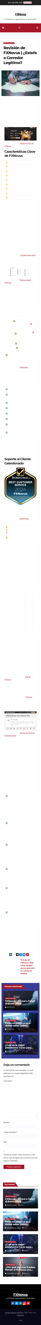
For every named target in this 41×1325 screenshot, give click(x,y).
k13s (25, 1228)
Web (5, 1142)
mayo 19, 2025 (12, 1205)
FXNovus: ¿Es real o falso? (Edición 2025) (20, 1002)
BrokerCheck (24, 519)
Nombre (6, 1122)
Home (20, 1320)
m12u (26, 1250)
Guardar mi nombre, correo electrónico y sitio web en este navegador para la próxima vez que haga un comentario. (20, 1158)
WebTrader (24, 367)
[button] (19, 28)
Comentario (8, 1081)
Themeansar (20, 1315)
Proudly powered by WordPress (14, 1312)
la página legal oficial (27, 255)
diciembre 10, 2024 (14, 1228)
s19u (22, 1205)
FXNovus (20, 14)
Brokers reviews (9, 43)
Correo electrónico (10, 1132)
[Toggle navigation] (37, 28)
